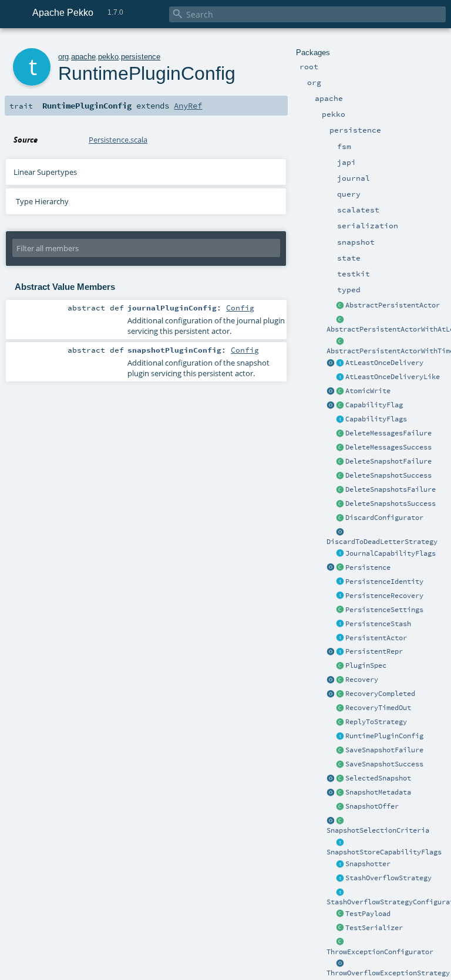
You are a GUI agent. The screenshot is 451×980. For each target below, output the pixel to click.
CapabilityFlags (376, 419)
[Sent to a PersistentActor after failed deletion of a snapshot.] (340, 462)
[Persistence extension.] (340, 568)
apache (83, 56)
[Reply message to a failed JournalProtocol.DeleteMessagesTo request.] (340, 433)
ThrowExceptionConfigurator (380, 952)
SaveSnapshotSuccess (384, 764)
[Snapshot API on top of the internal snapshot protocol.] (340, 864)
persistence (140, 56)
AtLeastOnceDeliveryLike (392, 377)
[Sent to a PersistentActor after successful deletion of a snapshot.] (340, 476)
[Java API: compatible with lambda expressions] (340, 320)
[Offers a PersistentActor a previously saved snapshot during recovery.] (340, 807)
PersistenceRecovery (384, 596)
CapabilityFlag (374, 405)
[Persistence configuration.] (340, 610)
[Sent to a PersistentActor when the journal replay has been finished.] (330, 694)
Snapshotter (368, 864)
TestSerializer (374, 928)
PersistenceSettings (384, 610)
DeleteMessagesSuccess (388, 447)
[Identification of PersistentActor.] (340, 582)
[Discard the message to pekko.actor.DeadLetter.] (340, 532)
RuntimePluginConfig (384, 736)
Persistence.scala (118, 139)
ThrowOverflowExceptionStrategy (388, 973)
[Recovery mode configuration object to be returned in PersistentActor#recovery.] (340, 680)
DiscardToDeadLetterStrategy (382, 542)
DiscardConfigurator (384, 517)
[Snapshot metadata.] (340, 792)
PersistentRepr (374, 651)
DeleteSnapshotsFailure (390, 489)
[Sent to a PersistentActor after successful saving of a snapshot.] (340, 764)
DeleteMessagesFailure (388, 433)
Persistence (368, 567)
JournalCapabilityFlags (390, 553)
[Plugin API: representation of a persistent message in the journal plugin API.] (340, 652)
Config (240, 307)
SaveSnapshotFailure (384, 750)
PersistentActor (376, 638)
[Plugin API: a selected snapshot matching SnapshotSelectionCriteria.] (340, 778)
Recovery (361, 679)
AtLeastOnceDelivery (384, 363)
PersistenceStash (378, 624)
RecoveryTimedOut (378, 708)
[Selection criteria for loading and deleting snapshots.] (340, 821)
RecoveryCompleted (380, 694)
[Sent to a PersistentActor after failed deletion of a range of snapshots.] (340, 490)
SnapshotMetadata (378, 792)
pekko (108, 56)
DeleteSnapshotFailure (388, 461)
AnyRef (188, 105)
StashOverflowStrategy (388, 878)
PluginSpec (365, 665)
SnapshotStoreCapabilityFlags (384, 852)
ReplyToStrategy (376, 722)
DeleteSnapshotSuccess (388, 475)
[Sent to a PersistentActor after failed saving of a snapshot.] (340, 750)
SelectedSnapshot (378, 778)
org (63, 56)
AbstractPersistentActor (392, 305)
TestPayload (368, 914)
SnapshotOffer (372, 806)
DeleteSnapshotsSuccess (390, 503)
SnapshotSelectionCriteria (378, 830)
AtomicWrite (368, 391)
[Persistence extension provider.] (330, 568)
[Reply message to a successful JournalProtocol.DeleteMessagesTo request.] (340, 447)
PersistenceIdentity (384, 581)
